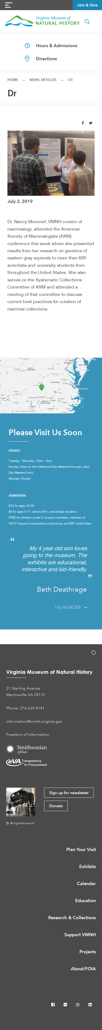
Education (85, 900)
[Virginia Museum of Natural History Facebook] (53, 1004)
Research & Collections (72, 917)
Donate (56, 805)
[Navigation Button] (8, 5)
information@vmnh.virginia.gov (34, 721)
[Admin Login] (88, 653)
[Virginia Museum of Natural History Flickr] (66, 1004)
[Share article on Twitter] (91, 123)
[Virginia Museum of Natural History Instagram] (78, 1004)
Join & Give (87, 5)
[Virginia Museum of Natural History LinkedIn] (90, 1004)
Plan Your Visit (81, 849)
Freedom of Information (27, 734)
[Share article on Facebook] (83, 123)
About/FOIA (83, 968)
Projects (87, 951)
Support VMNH (80, 934)
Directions (43, 58)
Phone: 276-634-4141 (25, 708)
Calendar (86, 883)
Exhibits (87, 866)
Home (12, 80)
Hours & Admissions (53, 45)
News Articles (42, 80)
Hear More (69, 607)
